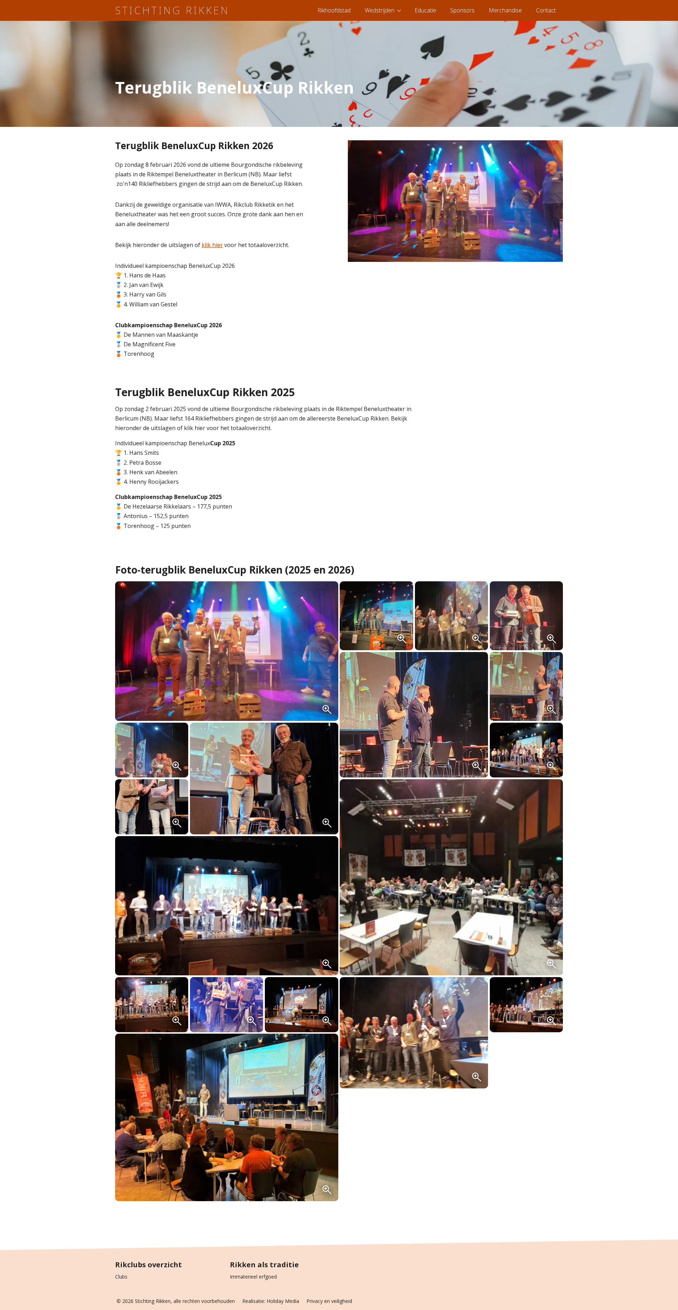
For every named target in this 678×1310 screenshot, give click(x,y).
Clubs (121, 1276)
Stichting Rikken (172, 10)
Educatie (425, 10)
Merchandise (505, 10)
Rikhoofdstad (334, 10)
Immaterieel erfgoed (253, 1276)
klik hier (212, 245)
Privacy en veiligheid (329, 1300)
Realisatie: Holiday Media (270, 1300)
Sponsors (462, 10)
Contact (546, 10)
